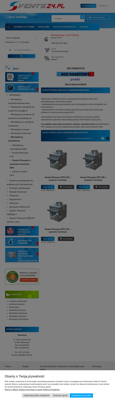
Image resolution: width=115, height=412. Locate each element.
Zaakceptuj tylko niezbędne (36, 395)
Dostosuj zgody (60, 395)
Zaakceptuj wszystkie (81, 395)
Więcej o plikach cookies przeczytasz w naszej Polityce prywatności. (32, 390)
